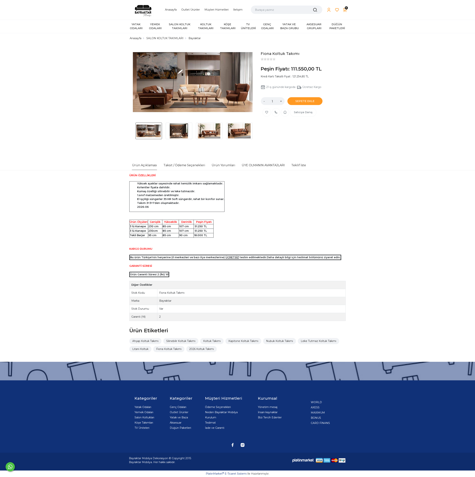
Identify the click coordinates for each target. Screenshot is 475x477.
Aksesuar (175, 422)
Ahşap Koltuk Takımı (145, 341)
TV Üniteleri (142, 428)
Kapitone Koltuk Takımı (243, 341)
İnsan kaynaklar (268, 412)
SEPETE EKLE (305, 101)
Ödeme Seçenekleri (218, 407)
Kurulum (210, 417)
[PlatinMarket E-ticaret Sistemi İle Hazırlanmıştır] (303, 460)
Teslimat (210, 422)
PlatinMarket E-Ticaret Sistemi (226, 473)
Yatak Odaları (143, 407)
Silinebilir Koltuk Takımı (180, 341)
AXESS (315, 407)
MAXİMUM (318, 412)
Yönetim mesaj (267, 407)
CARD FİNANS (320, 423)
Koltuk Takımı (212, 341)
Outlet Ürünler (179, 412)
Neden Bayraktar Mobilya (221, 412)
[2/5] (264, 59)
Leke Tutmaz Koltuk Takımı (318, 341)
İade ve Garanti (214, 428)
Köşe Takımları (144, 422)
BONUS (316, 417)
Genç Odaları (178, 407)
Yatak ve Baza (179, 417)
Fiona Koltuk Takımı (168, 349)
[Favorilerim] (337, 10)
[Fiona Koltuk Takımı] (193, 82)
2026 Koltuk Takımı (201, 349)
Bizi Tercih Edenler (270, 417)
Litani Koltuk (140, 349)
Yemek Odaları (144, 412)
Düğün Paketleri (180, 428)
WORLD (316, 402)
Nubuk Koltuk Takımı (279, 341)
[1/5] (262, 59)
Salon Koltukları (144, 417)
